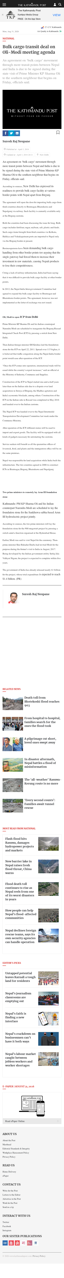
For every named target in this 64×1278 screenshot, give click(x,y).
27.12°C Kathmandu (53, 27)
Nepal (17, 1242)
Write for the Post (10, 1190)
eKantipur (5, 1242)
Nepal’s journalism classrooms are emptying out (18, 997)
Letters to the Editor (11, 1194)
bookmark (57, 132)
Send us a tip (8, 1207)
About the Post (9, 1140)
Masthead (7, 1144)
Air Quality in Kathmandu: (49, 31)
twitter (11, 133)
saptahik (11, 1242)
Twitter (6, 1222)
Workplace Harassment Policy (16, 1152)
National (8, 39)
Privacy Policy (9, 1156)
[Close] (3, 15)
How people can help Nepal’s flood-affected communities (20, 914)
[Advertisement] (32, 653)
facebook (5, 133)
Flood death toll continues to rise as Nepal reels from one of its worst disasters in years (19, 892)
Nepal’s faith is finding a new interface (15, 1017)
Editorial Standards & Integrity (16, 1148)
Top (60, 1265)
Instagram (7, 1230)
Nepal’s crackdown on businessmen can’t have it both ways (20, 1038)
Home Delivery (9, 1171)
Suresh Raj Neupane (16, 141)
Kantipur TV (35, 1242)
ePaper (6, 1175)
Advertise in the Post (12, 1198)
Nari (23, 1242)
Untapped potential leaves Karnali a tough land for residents (20, 977)
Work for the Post (10, 1202)
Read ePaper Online (15, 1121)
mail (17, 133)
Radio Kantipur (29, 1242)
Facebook (7, 1226)
